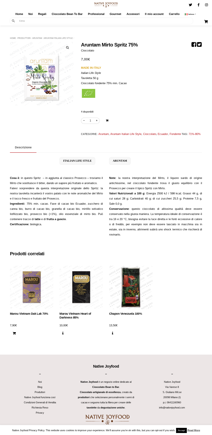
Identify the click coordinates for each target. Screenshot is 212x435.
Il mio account (154, 14)
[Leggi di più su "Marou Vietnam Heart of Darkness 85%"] (62, 333)
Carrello (174, 14)
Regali (42, 14)
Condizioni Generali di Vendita (40, 402)
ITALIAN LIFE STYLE (77, 160)
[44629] (107, 121)
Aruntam (37, 38)
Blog (39, 387)
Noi (30, 14)
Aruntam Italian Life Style (58, 38)
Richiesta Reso (40, 407)
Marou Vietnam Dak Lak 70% (29, 313)
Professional (96, 14)
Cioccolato (149, 134)
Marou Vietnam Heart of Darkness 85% (75, 315)
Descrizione (23, 147)
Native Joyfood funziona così (39, 397)
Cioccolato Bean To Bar (67, 14)
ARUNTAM (120, 160)
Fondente (175, 134)
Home (13, 38)
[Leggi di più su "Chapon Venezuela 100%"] (112, 333)
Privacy (40, 412)
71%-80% (195, 134)
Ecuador (163, 134)
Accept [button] (181, 430)
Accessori (133, 14)
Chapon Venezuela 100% (125, 313)
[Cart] (206, 21)
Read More (193, 430)
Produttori (24, 38)
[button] (68, 48)
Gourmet (115, 14)
